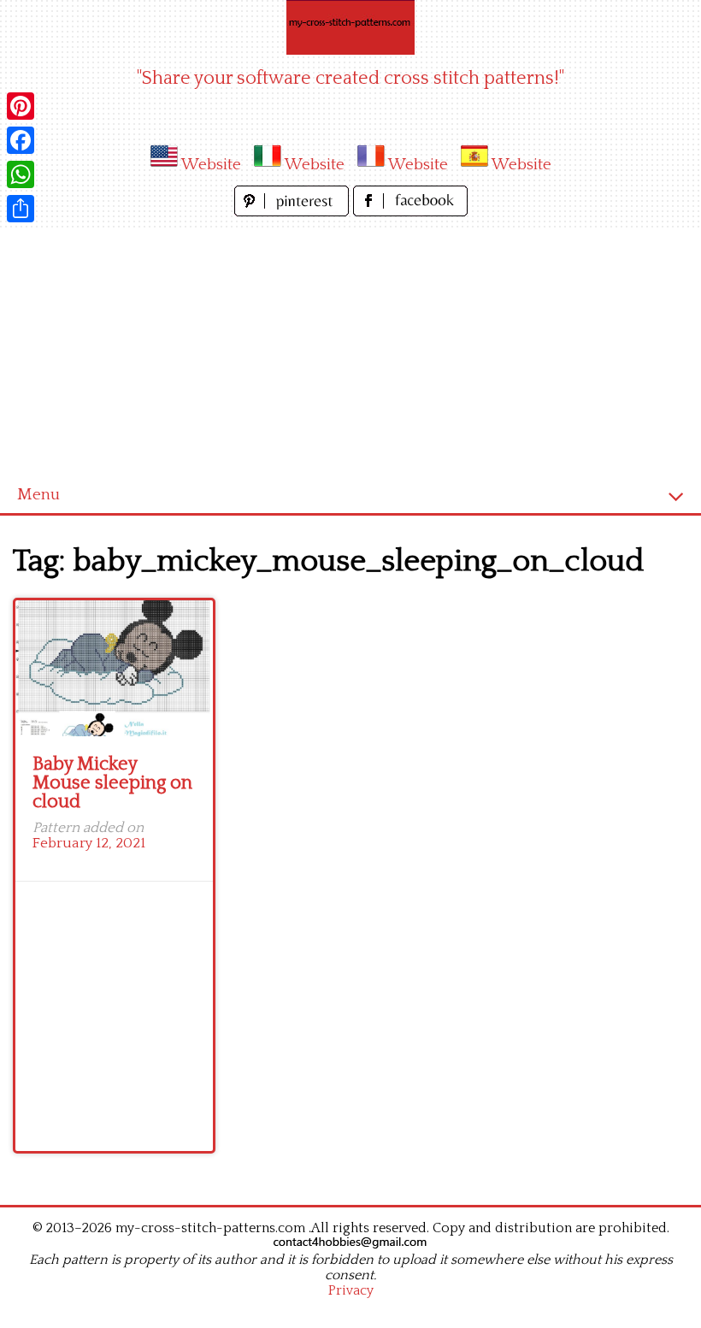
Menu (38, 495)
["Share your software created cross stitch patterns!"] (350, 27)
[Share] (20, 209)
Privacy (351, 1290)
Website (211, 165)
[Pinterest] (20, 106)
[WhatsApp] (20, 174)
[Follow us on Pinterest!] (293, 212)
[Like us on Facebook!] (410, 212)
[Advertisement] (350, 349)
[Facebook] (20, 140)
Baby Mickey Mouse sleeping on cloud (112, 782)
